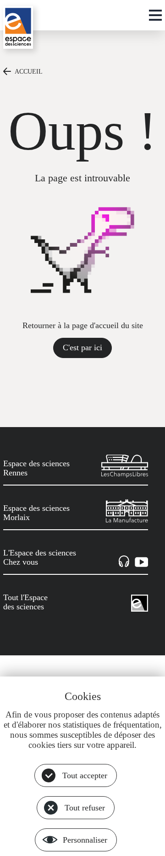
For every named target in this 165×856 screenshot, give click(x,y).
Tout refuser (85, 807)
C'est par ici (82, 347)
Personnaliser (85, 839)
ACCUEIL (29, 71)
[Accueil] (18, 27)
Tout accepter (84, 775)
